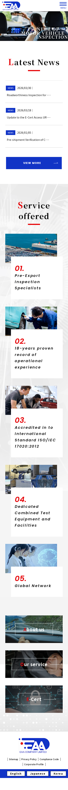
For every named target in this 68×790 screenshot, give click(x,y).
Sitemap (13, 759)
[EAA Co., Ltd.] (11, 5)
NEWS (10, 87)
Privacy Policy (29, 759)
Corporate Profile (34, 764)
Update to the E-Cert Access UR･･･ (29, 117)
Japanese (37, 773)
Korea (58, 773)
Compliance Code (49, 759)
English (16, 773)
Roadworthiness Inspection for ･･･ (29, 95)
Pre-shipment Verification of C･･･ (28, 140)
